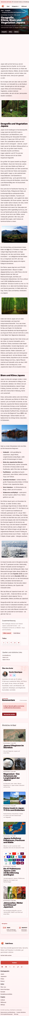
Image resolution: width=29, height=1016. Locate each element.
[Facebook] (6, 966)
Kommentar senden (9, 714)
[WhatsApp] (21, 966)
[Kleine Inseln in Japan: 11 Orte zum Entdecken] (14, 798)
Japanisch (3, 976)
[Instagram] (13, 966)
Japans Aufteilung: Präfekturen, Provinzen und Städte (14, 840)
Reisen (3, 981)
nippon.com (5, 657)
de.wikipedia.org (6, 655)
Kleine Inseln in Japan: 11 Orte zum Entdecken (14, 809)
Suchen (14, 962)
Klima (10, 31)
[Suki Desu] (3, 6)
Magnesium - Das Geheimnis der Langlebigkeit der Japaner (11, 777)
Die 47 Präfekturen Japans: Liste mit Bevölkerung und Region (12, 871)
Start (8, 6)
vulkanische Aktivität (7, 198)
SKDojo (3, 1004)
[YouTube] (2, 966)
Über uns (3, 987)
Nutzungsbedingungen (7, 1014)
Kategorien (15, 6)
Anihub (3, 1000)
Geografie (7, 10)
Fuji (8, 249)
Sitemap (16, 1014)
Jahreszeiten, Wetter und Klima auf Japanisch (14, 598)
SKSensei (24, 6)
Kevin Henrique (4, 14)
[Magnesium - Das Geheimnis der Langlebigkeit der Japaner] (14, 764)
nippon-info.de (6, 659)
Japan (2, 974)
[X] (10, 966)
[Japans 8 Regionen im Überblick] (14, 735)
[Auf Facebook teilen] (11, 642)
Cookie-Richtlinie (21, 1012)
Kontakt (3, 991)
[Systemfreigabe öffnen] (3, 642)
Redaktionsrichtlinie (6, 994)
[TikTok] (17, 966)
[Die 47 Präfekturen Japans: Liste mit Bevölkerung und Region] (14, 858)
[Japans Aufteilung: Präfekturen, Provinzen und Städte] (14, 828)
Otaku (2, 979)
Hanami (10, 520)
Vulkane (16, 31)
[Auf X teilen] (7, 642)
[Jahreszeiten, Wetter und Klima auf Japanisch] (14, 893)
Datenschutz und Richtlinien (8, 1012)
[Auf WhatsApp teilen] (14, 642)
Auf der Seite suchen (6, 955)
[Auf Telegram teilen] (18, 642)
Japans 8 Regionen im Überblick (13, 746)
